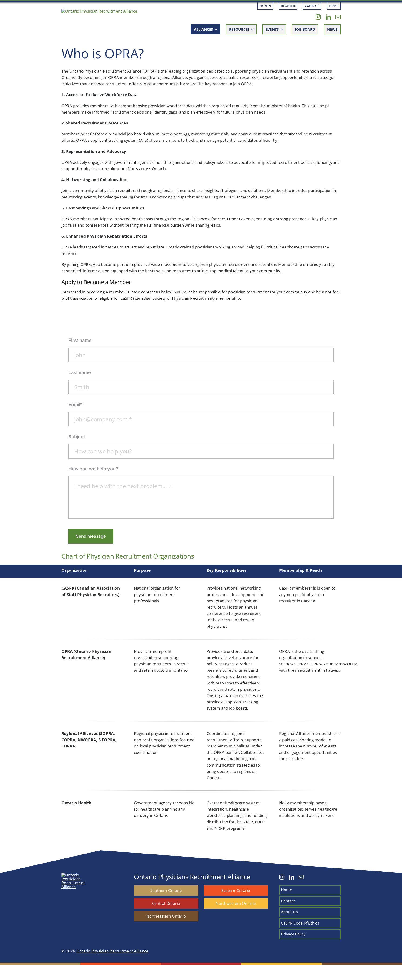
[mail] (338, 17)
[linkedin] (328, 17)
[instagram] (318, 17)
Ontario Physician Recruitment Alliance (112, 951)
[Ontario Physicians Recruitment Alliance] (99, 11)
